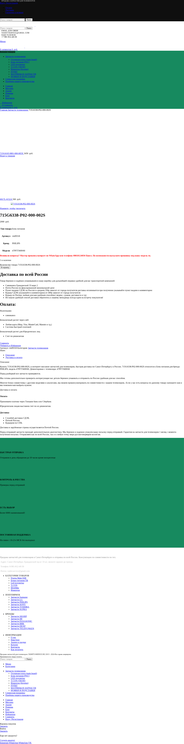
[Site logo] (17, 25)
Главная (4, 110)
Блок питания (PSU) (20, 62)
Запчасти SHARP (19, 616)
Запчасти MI (16, 619)
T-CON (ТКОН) (18, 67)
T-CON (14, 585)
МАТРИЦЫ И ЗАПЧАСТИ (23, 74)
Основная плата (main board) (24, 59)
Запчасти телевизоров (18, 110)
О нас (13, 637)
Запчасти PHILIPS (19, 602)
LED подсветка (18, 64)
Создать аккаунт (7, 740)
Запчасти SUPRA (19, 609)
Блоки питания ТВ (19, 580)
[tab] (94, 355)
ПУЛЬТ (14, 72)
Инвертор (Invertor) (19, 69)
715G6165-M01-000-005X (12, 153)
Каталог (14, 645)
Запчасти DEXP (18, 626)
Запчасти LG (17, 599)
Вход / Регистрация (14, 719)
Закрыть (4, 726)
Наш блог (15, 640)
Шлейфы (15, 588)
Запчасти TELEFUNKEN (22, 628)
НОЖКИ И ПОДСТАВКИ (23, 76)
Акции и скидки (18, 642)
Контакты (15, 647)
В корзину (5, 267)
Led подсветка (17, 583)
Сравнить (9, 717)
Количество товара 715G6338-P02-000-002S (20, 265)
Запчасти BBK (17, 623)
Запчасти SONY (18, 604)
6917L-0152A (6, 199)
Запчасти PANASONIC (21, 621)
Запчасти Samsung (19, 597)
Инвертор (15, 590)
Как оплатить (17, 649)
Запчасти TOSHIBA (20, 607)
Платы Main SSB (18, 578)
